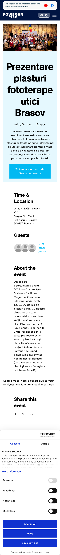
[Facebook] (52, 5)
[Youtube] (46, 5)
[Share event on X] (23, 414)
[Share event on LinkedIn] (31, 414)
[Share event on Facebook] (15, 414)
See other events (30, 173)
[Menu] (54, 15)
